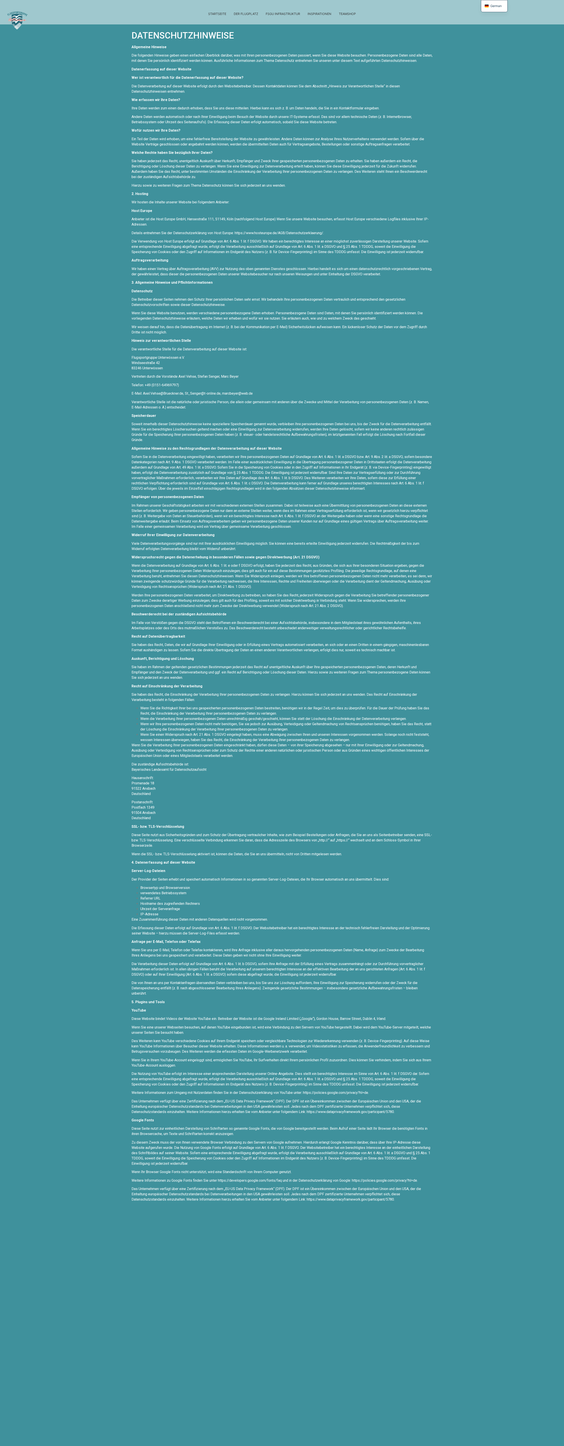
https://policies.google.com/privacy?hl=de (335, 1093)
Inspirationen (319, 14)
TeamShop (347, 14)
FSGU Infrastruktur (283, 14)
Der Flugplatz (246, 14)
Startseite (217, 14)
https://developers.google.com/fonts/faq (250, 1180)
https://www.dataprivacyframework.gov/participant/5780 (350, 1112)
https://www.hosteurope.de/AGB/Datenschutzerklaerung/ (279, 233)
